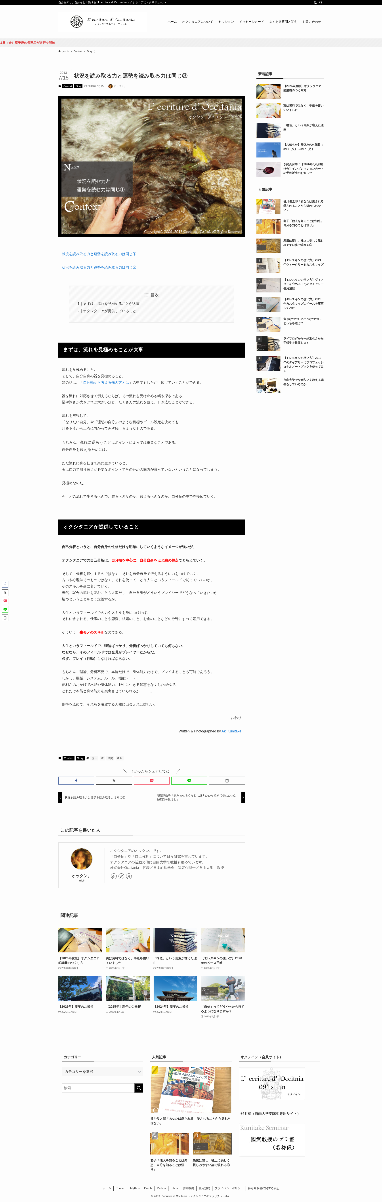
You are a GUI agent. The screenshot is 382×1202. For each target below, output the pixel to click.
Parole (148, 1188)
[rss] (315, 2)
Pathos (161, 1188)
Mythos (135, 1188)
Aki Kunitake (231, 731)
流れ (94, 758)
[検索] (321, 2)
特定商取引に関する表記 (263, 1188)
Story (78, 86)
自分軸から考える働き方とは (106, 382)
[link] (114, 876)
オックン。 (82, 876)
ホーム (107, 1188)
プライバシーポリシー (229, 1188)
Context (67, 86)
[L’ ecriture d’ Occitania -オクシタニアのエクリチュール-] (102, 21)
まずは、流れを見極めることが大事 (111, 303)
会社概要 (188, 1188)
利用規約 (204, 1188)
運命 (119, 758)
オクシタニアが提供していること (109, 311)
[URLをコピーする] (227, 781)
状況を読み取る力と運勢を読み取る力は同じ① (99, 254)
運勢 (110, 758)
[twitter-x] (129, 876)
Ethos (174, 1188)
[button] (76, 781)
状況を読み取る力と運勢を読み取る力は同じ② (99, 267)
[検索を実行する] (138, 1088)
